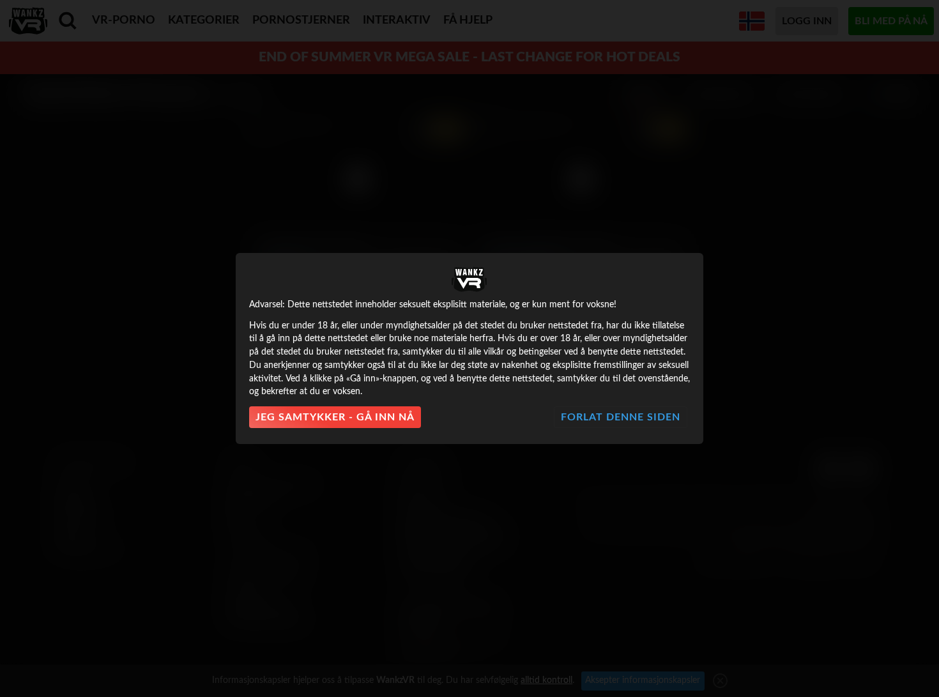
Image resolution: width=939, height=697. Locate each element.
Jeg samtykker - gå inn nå (335, 417)
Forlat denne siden (620, 417)
